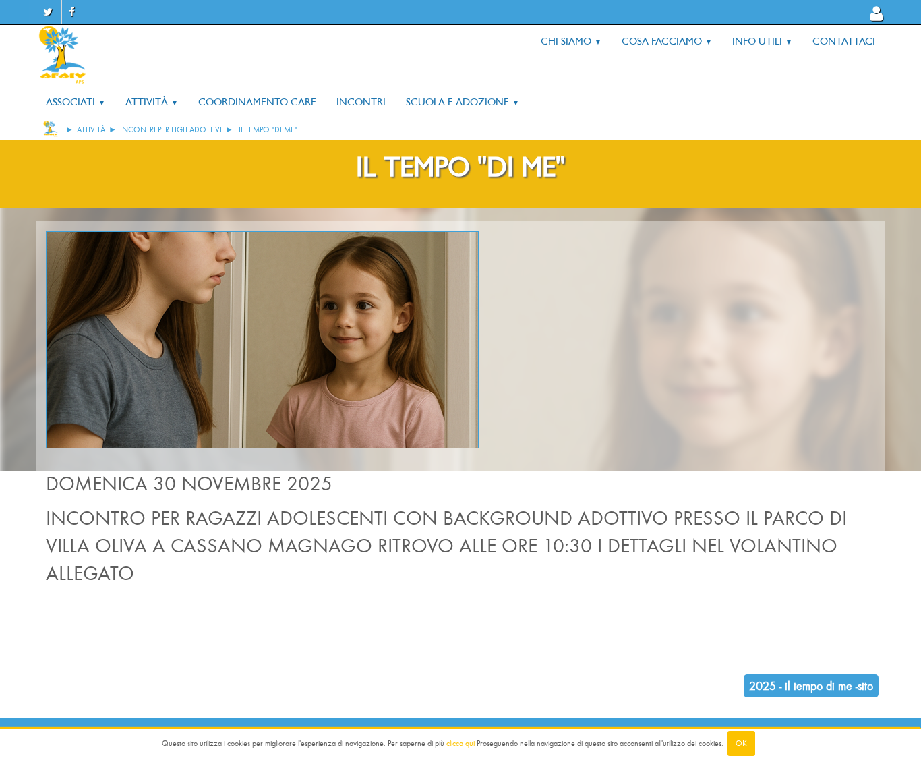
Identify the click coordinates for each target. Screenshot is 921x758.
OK (741, 743)
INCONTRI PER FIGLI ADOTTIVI (171, 129)
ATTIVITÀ (91, 129)
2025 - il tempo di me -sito (811, 685)
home (50, 128)
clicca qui (460, 743)
